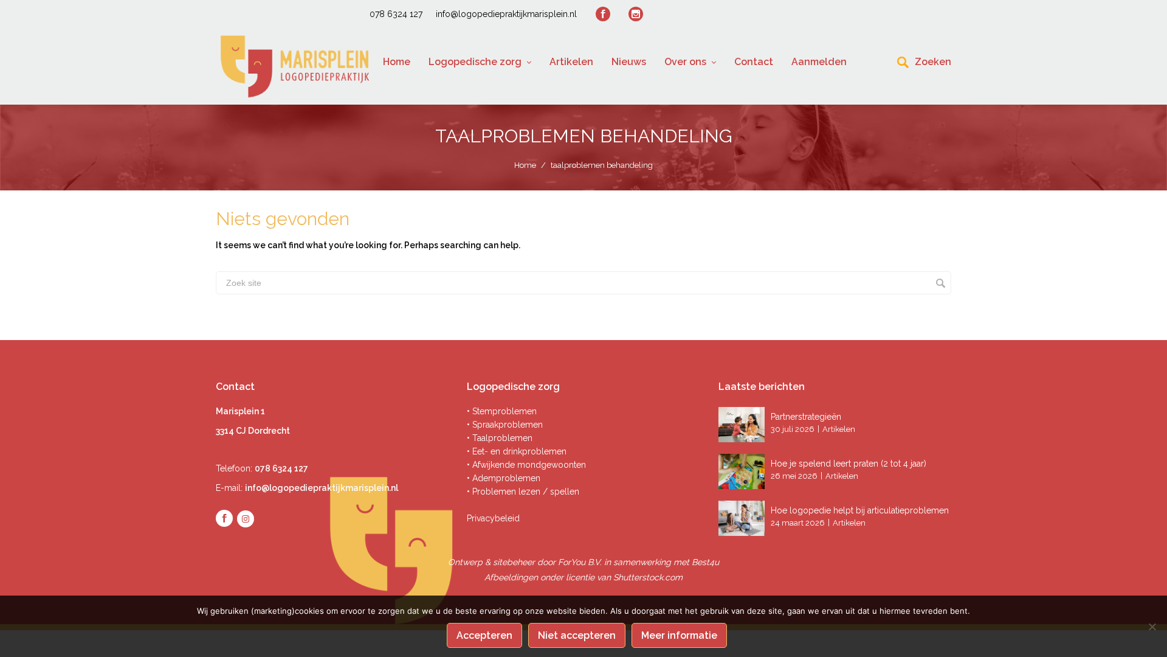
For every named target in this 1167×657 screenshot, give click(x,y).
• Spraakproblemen (505, 424)
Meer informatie (679, 635)
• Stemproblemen (502, 411)
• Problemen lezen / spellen (523, 491)
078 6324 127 (396, 14)
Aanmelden (819, 62)
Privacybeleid (493, 518)
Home (396, 62)
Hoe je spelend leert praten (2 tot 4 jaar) (848, 463)
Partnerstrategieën (807, 417)
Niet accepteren (577, 635)
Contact (753, 62)
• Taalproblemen (499, 438)
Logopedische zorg (475, 62)
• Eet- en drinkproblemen (516, 451)
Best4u (705, 562)
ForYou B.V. (580, 562)
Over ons (685, 62)
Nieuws (628, 62)
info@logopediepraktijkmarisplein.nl (506, 14)
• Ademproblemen (503, 478)
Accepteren (484, 635)
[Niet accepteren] (1152, 626)
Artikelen (571, 62)
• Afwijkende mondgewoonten (526, 465)
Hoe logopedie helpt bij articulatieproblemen (860, 510)
